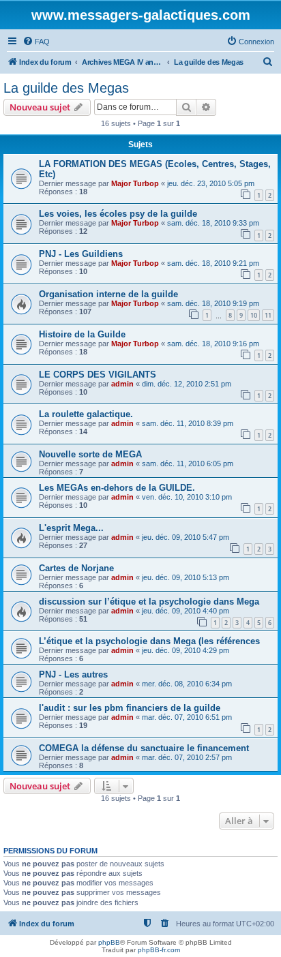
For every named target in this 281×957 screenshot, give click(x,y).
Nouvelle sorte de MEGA (90, 454)
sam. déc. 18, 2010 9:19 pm (213, 303)
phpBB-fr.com (159, 950)
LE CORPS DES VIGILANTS (97, 374)
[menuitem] (36, 41)
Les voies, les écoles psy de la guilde (118, 214)
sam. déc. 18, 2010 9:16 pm (213, 343)
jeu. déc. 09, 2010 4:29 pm (185, 650)
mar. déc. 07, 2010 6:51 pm (187, 717)
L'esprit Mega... (71, 528)
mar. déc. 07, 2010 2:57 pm (187, 757)
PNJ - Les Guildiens (81, 254)
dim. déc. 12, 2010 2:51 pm (186, 384)
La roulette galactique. (86, 414)
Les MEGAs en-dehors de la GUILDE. (117, 488)
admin (122, 384)
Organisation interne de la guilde (108, 294)
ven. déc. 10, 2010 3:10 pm (187, 497)
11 (268, 315)
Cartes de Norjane (76, 568)
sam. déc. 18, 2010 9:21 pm (213, 263)
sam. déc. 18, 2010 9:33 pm (213, 223)
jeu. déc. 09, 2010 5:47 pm (185, 537)
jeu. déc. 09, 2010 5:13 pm (185, 577)
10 (253, 315)
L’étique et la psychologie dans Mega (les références (149, 641)
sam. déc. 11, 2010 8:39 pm (187, 423)
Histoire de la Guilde (82, 334)
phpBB (109, 942)
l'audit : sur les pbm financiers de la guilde (129, 708)
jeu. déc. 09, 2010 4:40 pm (185, 611)
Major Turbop (135, 183)
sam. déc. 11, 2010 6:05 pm (187, 463)
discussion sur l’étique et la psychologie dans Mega (149, 601)
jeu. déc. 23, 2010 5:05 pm (210, 183)
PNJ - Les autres (73, 674)
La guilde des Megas (66, 87)
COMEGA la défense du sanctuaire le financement (144, 748)
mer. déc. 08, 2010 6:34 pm (187, 684)
